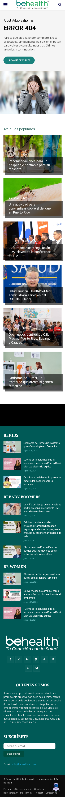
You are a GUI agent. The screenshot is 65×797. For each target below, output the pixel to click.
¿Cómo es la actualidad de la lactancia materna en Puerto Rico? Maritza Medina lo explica (42, 463)
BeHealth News (19, 154)
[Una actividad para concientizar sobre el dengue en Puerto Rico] (32, 197)
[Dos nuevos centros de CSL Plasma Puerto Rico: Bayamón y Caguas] (32, 327)
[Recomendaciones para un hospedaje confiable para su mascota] (32, 154)
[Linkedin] (27, 659)
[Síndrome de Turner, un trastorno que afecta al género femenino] (32, 371)
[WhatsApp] (28, 668)
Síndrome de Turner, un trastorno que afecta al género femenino (31, 382)
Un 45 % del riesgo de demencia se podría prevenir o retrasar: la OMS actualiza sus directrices (42, 508)
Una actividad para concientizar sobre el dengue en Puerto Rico (30, 208)
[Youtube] (36, 668)
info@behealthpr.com (24, 764)
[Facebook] (10, 659)
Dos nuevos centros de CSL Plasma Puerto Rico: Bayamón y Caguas (30, 338)
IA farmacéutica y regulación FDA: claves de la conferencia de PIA (30, 252)
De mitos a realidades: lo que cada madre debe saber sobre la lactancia (42, 481)
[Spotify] (36, 659)
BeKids (13, 371)
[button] (56, 787)
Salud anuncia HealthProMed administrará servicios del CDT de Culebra (30, 295)
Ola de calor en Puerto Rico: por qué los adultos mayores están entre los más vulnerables (41, 551)
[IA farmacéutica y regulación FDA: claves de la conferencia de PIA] (32, 240)
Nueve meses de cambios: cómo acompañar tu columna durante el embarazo (42, 594)
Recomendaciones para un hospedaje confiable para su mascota (29, 165)
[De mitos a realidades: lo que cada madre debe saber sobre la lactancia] (12, 482)
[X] (53, 659)
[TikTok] (44, 659)
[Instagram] (18, 659)
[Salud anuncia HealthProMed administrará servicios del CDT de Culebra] (32, 284)
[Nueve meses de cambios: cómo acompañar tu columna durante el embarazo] (12, 595)
